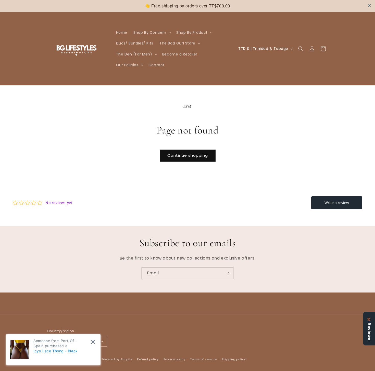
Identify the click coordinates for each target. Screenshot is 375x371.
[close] (369, 5)
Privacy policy (174, 359)
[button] (151, 32)
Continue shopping (187, 155)
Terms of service (203, 359)
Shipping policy (233, 359)
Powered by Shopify (117, 359)
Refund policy (148, 359)
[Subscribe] (227, 273)
